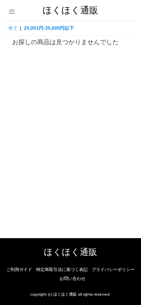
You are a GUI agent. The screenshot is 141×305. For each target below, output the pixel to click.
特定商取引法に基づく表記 (62, 269)
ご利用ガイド (19, 269)
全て (13, 28)
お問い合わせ (72, 278)
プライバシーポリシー (113, 269)
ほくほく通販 (70, 10)
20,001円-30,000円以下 (49, 28)
